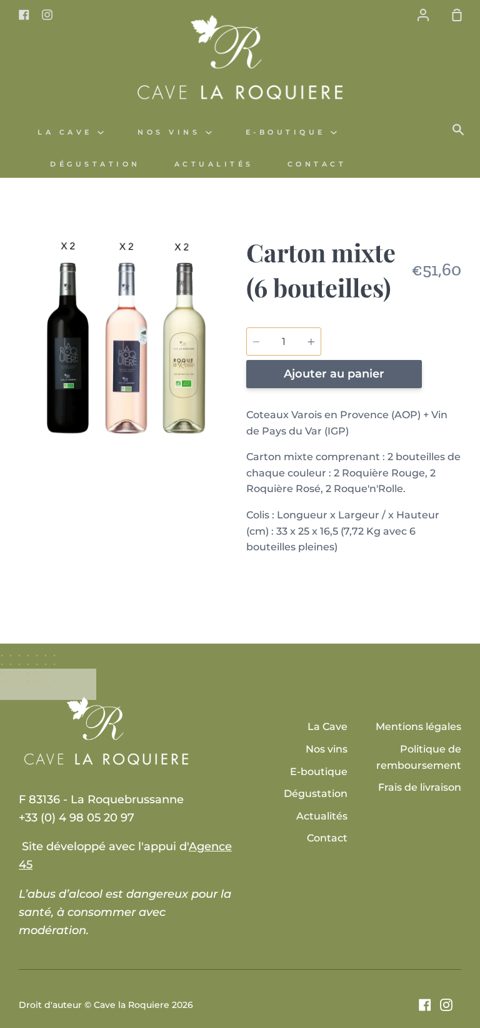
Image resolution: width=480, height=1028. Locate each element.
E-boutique (288, 132)
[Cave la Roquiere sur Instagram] (446, 1005)
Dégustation (95, 164)
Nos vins (172, 132)
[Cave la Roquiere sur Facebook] (425, 1005)
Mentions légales (418, 726)
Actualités (214, 164)
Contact (317, 164)
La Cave (68, 132)
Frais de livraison (419, 787)
